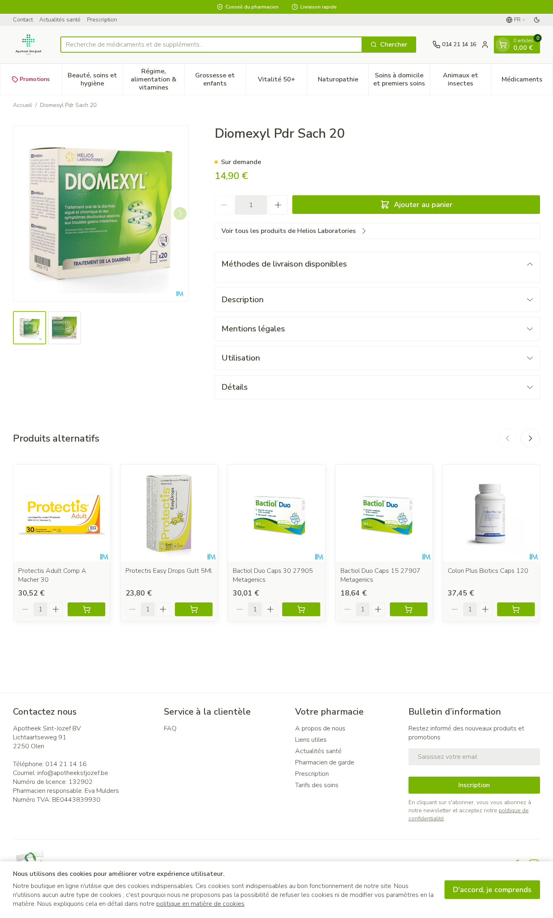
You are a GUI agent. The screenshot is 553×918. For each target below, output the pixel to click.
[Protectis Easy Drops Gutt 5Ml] (169, 513)
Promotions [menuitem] (35, 79)
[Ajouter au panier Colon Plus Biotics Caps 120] (516, 609)
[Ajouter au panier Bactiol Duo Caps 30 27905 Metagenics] (301, 609)
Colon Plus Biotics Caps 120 (488, 570)
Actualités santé (60, 19)
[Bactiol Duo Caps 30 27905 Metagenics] (276, 513)
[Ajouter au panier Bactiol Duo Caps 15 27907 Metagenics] (409, 609)
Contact (23, 19)
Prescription (102, 19)
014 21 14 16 (66, 764)
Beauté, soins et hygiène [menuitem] (95, 79)
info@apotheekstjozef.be (72, 773)
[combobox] (211, 44)
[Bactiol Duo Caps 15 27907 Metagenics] (384, 513)
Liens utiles (311, 739)
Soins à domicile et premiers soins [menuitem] (401, 79)
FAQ (170, 728)
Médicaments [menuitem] (527, 81)
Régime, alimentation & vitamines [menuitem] (157, 79)
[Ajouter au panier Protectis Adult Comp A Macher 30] (86, 609)
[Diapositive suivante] (530, 438)
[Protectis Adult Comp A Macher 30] (61, 513)
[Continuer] (180, 213)
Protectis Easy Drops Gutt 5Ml (168, 570)
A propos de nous (320, 728)
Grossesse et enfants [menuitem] (220, 79)
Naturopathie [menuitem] (343, 81)
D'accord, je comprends (492, 890)
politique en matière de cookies (200, 903)
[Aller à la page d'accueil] (28, 44)
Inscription (474, 785)
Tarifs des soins (316, 785)
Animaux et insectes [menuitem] (467, 79)
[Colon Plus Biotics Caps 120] (491, 513)
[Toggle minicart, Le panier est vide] (503, 44)
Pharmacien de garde (324, 762)
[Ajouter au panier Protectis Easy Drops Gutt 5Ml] (194, 609)
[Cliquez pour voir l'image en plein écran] (100, 213)
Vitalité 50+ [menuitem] (282, 81)
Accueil (22, 105)
